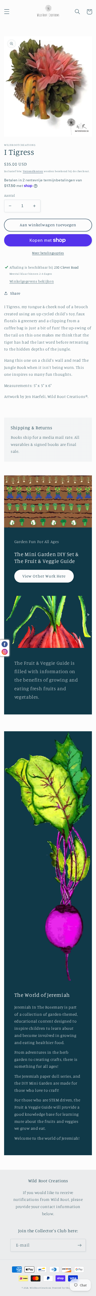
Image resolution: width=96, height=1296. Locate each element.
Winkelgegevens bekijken (31, 281)
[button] (7, 12)
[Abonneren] (80, 1245)
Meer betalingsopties (48, 253)
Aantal (9, 195)
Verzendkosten (33, 171)
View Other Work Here (44, 576)
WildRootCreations (41, 1287)
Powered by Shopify (63, 1287)
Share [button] (15, 293)
